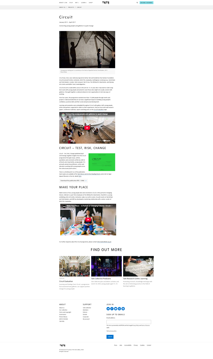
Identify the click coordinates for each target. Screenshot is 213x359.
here (80, 176)
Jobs (120, 345)
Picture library (63, 317)
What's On (63, 2)
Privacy (136, 345)
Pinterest (123, 308)
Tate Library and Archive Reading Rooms (89, 174)
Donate (85, 314)
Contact (149, 345)
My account (86, 319)
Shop (91, 2)
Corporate (86, 317)
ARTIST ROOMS (63, 319)
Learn (83, 2)
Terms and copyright (65, 312)
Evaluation (99, 109)
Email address (110, 318)
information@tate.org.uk (104, 242)
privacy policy (112, 331)
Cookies (142, 345)
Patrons (85, 312)
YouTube (115, 308)
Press (115, 345)
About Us (62, 7)
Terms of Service (145, 325)
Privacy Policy (135, 325)
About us (61, 308)
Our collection (63, 310)
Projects (71, 7)
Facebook (112, 308)
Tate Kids (61, 321)
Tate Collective (87, 308)
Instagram (119, 308)
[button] (137, 2)
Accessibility (127, 345)
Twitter (108, 308)
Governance (62, 314)
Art (76, 2)
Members (85, 310)
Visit (71, 2)
